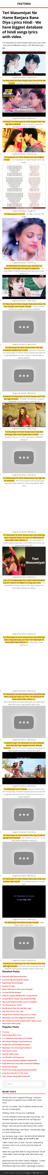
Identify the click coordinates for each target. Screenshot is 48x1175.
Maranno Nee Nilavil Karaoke (14, 976)
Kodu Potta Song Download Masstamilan (19, 1070)
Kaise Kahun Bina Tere (11, 1035)
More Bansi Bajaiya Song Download (17, 1041)
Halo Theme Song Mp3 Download (16, 1076)
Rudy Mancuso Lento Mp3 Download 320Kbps (21, 1063)
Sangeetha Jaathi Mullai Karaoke (16, 1044)
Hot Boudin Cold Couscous (13, 1057)
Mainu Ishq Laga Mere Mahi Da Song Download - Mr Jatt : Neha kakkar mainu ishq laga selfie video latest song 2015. (23, 1154)
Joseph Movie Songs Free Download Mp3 (19, 999)
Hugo (27, 1173)
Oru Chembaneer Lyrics (12, 1005)
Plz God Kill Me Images (11, 992)
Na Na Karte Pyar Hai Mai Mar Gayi (16, 1008)
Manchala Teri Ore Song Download (16, 1048)
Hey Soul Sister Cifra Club (12, 1011)
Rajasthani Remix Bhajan (12, 983)
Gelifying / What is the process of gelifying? (18, 1113)
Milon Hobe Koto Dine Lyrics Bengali (17, 989)
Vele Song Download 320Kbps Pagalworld (19, 1060)
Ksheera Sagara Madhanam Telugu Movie (19, 995)
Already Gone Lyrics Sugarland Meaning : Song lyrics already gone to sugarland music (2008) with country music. (22, 1100)
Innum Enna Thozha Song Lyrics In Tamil (19, 1014)
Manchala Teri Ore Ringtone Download (18, 1018)
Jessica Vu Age (8, 986)
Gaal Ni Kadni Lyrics (10, 1054)
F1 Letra (5, 1032)
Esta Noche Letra (9, 1051)
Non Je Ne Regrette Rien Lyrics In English (19, 1002)
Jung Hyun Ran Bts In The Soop (15, 1073)
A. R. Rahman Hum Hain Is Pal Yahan (17, 1038)
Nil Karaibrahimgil (9, 1067)
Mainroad (36, 1173)
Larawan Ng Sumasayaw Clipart (15, 980)
